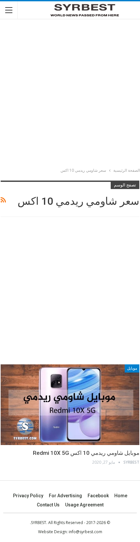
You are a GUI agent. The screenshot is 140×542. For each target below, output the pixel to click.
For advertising (65, 495)
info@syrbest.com (85, 531)
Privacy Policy (28, 495)
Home (120, 495)
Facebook (98, 495)
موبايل (132, 368)
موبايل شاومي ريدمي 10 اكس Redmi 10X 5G (86, 453)
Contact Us (48, 504)
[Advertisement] (70, 94)
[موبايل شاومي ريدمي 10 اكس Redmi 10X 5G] (70, 404)
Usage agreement (84, 504)
